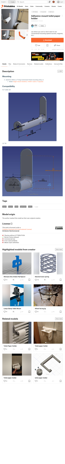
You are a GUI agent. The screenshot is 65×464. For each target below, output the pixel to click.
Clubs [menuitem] (32, 6)
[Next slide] (26, 35)
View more (59, 249)
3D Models (35, 11)
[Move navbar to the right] (63, 6)
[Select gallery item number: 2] (48, 273)
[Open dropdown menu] (62, 16)
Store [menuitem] (26, 6)
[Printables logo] (8, 6)
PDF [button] (61, 71)
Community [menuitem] (39, 6)
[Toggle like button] (5, 280)
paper (4, 206)
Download (48, 40)
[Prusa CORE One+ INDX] (47, 56)
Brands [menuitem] (54, 6)
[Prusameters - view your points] (53, 2)
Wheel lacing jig (40, 308)
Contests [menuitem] (47, 6)
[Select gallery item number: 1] (47, 273)
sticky (30, 206)
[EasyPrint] (49, 1)
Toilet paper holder (41, 346)
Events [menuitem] (60, 6)
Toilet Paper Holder (10, 346)
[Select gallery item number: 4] (50, 342)
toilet (16, 206)
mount (10, 206)
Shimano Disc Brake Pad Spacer (14, 276)
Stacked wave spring (42, 276)
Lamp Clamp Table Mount (12, 308)
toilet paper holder (41, 378)
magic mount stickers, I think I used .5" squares (28, 81)
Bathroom (52, 11)
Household (43, 11)
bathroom (23, 206)
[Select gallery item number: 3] (18, 342)
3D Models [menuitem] (20, 6)
